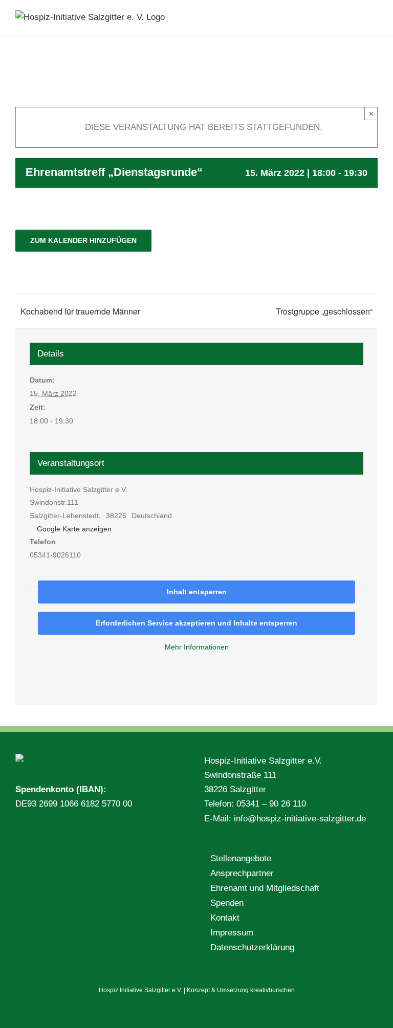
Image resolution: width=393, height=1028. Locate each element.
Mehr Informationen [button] (197, 647)
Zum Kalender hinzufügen (83, 240)
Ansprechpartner (242, 873)
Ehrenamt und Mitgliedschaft (264, 888)
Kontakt (224, 918)
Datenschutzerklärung (252, 947)
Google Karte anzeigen (74, 529)
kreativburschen (272, 990)
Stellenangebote (240, 858)
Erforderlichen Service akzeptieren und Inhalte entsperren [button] (196, 623)
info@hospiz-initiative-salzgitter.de (300, 818)
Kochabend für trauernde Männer (80, 311)
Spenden (227, 903)
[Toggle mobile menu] (373, 15)
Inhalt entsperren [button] (197, 592)
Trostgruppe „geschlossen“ (324, 311)
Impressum (231, 932)
